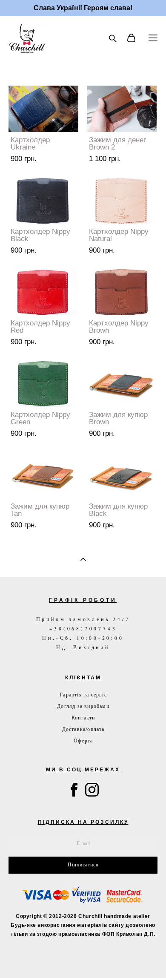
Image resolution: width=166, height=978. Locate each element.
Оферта (83, 740)
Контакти (83, 717)
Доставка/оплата (83, 728)
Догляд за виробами (83, 705)
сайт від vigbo (83, 958)
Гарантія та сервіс (83, 694)
